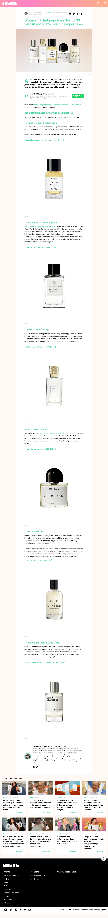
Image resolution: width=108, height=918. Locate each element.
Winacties (7, 903)
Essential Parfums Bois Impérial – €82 (40, 247)
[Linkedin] (37, 766)
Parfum (47, 12)
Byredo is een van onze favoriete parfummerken (57, 433)
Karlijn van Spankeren (35, 12)
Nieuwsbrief (8, 889)
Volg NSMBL (77, 96)
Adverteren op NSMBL (12, 876)
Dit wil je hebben (36, 879)
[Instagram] (34, 766)
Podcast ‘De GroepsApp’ (13, 893)
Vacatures (8, 899)
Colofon (7, 879)
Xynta (103, 910)
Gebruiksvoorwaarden (12, 886)
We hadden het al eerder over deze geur (40, 226)
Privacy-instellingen (67, 871)
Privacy (6, 896)
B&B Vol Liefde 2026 (37, 876)
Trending (34, 871)
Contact (7, 882)
